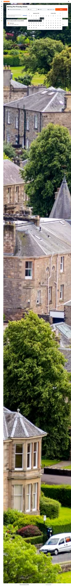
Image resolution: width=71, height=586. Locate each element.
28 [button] (31, 27)
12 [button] (48, 23)
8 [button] (55, 20)
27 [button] (29, 27)
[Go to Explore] (1, 13)
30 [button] (36, 27)
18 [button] (40, 23)
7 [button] (31, 20)
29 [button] (33, 27)
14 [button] (31, 23)
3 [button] (38, 18)
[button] (2, 1)
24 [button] (38, 25)
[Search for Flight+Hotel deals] (1, 10)
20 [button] (29, 25)
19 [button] (48, 25)
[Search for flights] (1, 4)
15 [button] (33, 23)
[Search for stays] (1, 6)
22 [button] (33, 25)
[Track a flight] (1, 15)
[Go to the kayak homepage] (6, 1)
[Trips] (1, 18)
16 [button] (36, 23)
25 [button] (40, 25)
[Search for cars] (1, 8)
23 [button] (36, 25)
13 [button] (29, 23)
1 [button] (55, 18)
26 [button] (43, 25)
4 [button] (46, 20)
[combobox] (18, 9)
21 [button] (31, 25)
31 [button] (60, 27)
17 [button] (38, 23)
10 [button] (38, 20)
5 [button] (48, 20)
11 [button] (40, 20)
